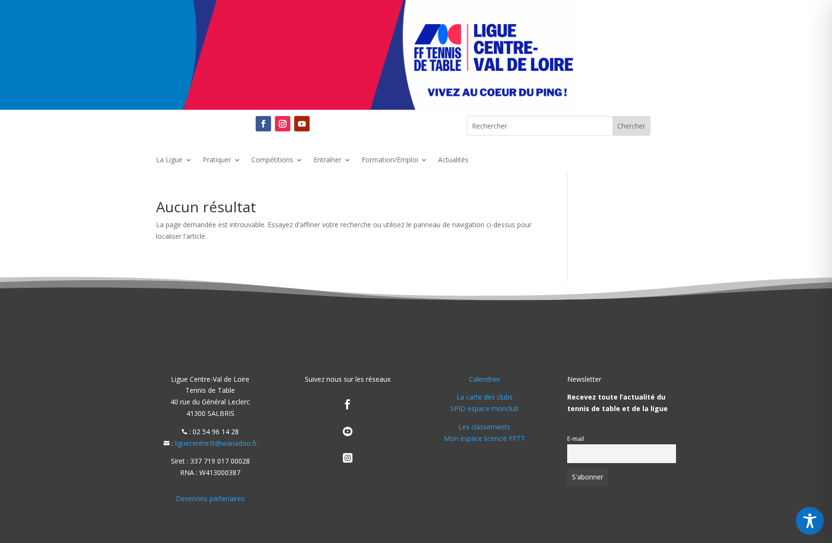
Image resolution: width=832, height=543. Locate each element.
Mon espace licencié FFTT (484, 438)
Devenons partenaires (210, 498)
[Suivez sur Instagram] (282, 123)
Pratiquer (217, 160)
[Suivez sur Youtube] (302, 123)
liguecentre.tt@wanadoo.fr (216, 443)
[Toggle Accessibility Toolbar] (810, 521)
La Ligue (169, 160)
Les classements (484, 426)
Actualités (453, 160)
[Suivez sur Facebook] (263, 123)
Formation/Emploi (390, 160)
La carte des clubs (484, 396)
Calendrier (484, 379)
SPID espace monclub (484, 408)
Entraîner (327, 160)
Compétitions (272, 160)
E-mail (575, 439)
